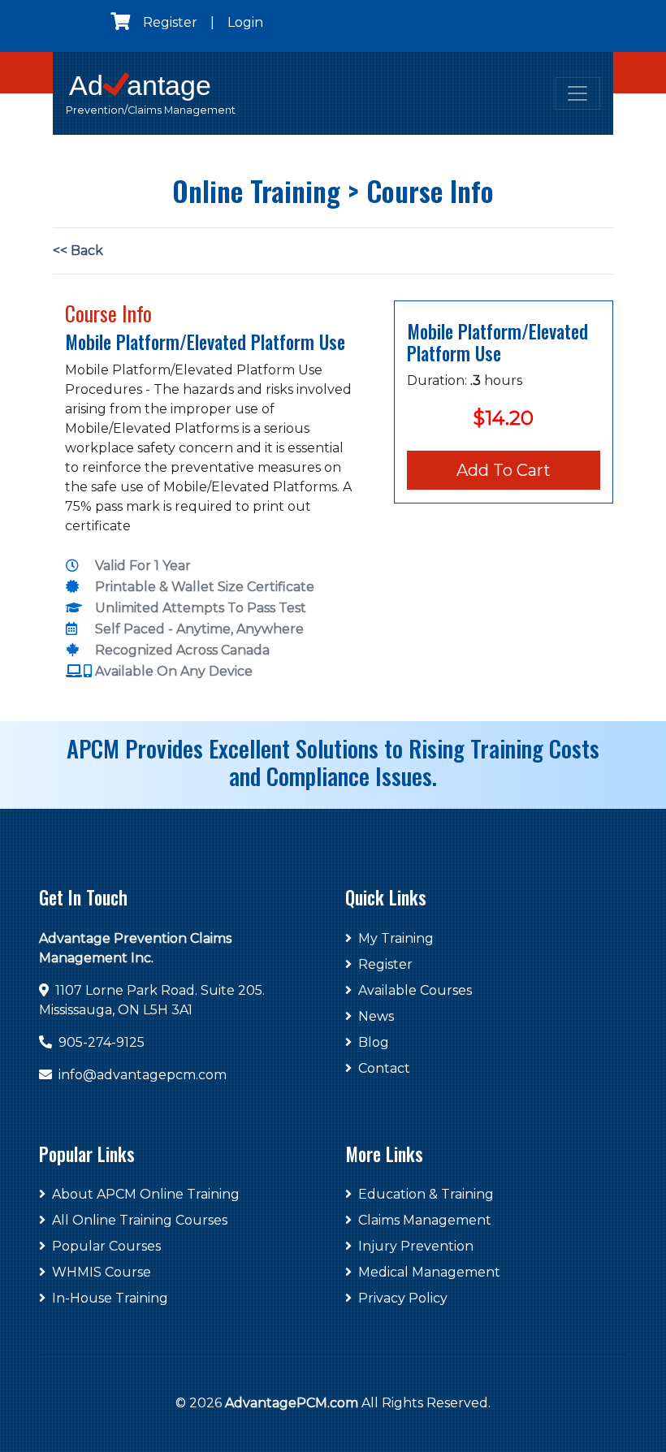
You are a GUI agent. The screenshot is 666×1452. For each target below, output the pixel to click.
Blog (373, 1042)
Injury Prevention (416, 1246)
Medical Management (429, 1272)
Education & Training (426, 1194)
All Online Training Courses (139, 1220)
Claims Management (424, 1220)
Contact (384, 1068)
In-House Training (110, 1298)
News (376, 1016)
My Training (396, 938)
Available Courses (415, 990)
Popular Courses (106, 1246)
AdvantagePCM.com (291, 1403)
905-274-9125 (101, 1042)
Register (170, 22)
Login (245, 22)
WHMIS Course (101, 1272)
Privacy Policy (403, 1298)
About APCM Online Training (146, 1194)
